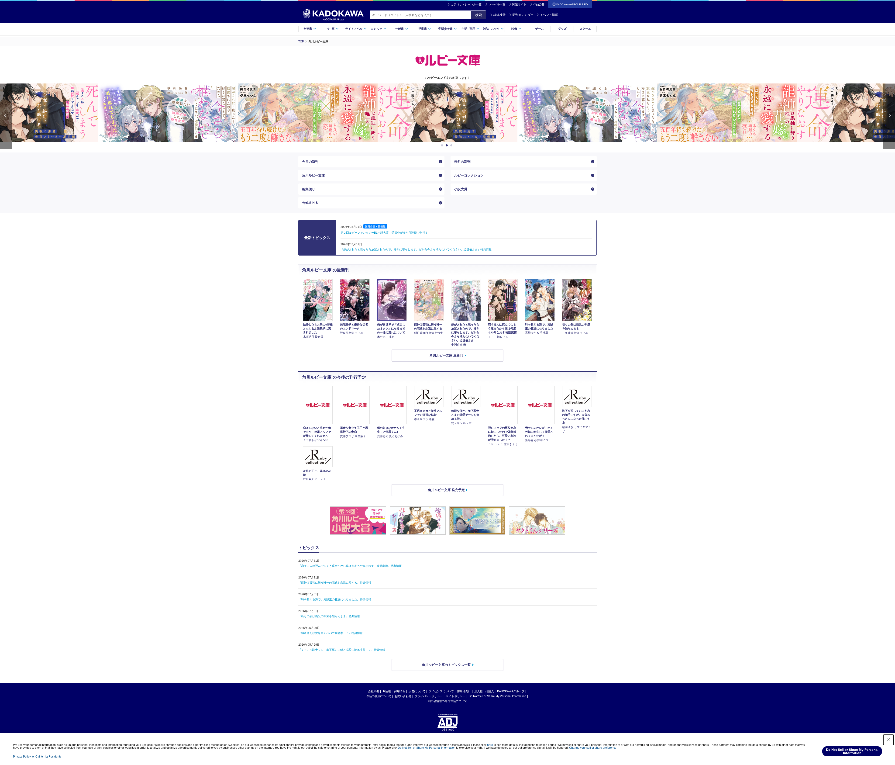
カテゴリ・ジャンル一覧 (466, 4)
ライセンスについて (441, 691)
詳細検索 (499, 15)
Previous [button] (6, 116)
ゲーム (539, 29)
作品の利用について (378, 696)
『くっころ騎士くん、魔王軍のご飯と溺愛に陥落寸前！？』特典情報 (341, 649)
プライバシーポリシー (429, 696)
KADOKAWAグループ (510, 691)
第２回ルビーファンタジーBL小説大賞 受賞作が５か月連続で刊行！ (384, 232)
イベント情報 (549, 15)
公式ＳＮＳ (310, 202)
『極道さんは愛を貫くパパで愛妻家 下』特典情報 (330, 633)
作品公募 (538, 4)
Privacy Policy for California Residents (37, 756)
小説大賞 (460, 189)
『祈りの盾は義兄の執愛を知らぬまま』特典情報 (329, 616)
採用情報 (399, 691)
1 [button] (443, 145)
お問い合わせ (403, 696)
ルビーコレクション (469, 175)
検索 (478, 15)
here (490, 745)
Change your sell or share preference (592, 747)
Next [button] (889, 116)
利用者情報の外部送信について (447, 701)
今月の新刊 (310, 161)
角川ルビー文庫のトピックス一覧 (446, 665)
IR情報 (386, 691)
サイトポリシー (455, 696)
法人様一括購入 (484, 691)
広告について (417, 691)
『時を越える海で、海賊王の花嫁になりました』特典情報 (334, 599)
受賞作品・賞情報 (375, 226)
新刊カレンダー (523, 15)
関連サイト (519, 4)
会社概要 (373, 691)
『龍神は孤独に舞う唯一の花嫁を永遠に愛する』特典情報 (334, 582)
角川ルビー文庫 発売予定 (446, 490)
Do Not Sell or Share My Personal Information (497, 696)
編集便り (308, 189)
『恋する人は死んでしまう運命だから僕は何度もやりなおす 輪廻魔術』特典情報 (350, 566)
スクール (585, 29)
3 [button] (452, 145)
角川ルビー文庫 (313, 175)
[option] (168, 112)
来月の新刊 (462, 161)
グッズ (562, 29)
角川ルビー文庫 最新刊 (446, 355)
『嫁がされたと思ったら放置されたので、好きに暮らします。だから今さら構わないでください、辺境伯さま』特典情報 (416, 249)
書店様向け (464, 691)
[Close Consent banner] (888, 740)
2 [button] (447, 145)
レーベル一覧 (497, 4)
